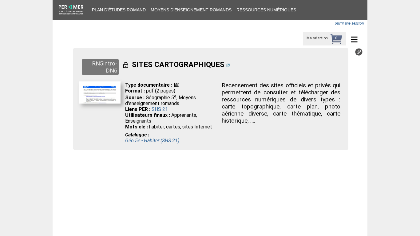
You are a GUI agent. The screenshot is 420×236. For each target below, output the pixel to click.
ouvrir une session (349, 23)
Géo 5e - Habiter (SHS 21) (152, 141)
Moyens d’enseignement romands (191, 9)
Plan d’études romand (119, 9)
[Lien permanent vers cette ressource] (359, 54)
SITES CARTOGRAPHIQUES (178, 64)
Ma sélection (317, 38)
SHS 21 (160, 109)
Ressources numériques (266, 9)
